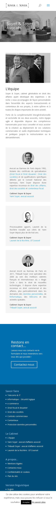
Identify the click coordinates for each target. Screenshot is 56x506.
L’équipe (11, 437)
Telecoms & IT (14, 395)
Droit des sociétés (15, 412)
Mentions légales (14, 463)
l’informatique (16, 296)
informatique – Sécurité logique (21, 399)
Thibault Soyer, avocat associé (23, 307)
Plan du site (12, 476)
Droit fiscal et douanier (17, 407)
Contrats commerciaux (17, 416)
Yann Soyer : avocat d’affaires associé (24, 442)
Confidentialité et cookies (18, 472)
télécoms (33, 296)
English (10, 489)
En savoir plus (39, 502)
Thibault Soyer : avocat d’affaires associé (25, 446)
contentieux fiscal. (36, 188)
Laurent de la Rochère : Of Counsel (22, 450)
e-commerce (13, 403)
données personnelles (33, 294)
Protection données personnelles (22, 424)
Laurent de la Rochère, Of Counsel (25, 240)
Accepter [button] (26, 502)
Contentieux (12, 420)
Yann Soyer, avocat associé (22, 196)
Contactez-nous (24, 364)
